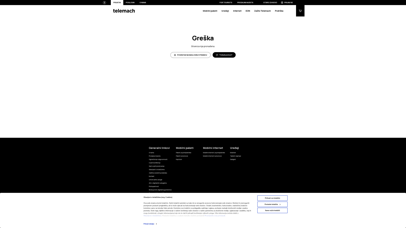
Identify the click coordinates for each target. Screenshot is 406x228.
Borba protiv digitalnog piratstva (160, 190)
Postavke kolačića (271, 204)
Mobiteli (233, 153)
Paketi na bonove (182, 156)
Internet (237, 10)
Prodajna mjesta (245, 2)
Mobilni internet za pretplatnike (214, 153)
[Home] (124, 11)
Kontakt (151, 176)
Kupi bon (179, 159)
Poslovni (130, 2)
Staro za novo (270, 2)
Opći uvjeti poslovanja (156, 166)
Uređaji (225, 10)
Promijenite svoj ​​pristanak (215, 216)
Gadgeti (233, 159)
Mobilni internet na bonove (212, 156)
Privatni (117, 2)
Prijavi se (288, 2)
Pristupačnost (154, 186)
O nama (143, 2)
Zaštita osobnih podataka (158, 173)
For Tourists (226, 2)
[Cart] (300, 10)
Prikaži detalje (149, 224)
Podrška (279, 10)
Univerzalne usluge (155, 180)
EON (248, 10)
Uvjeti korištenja (154, 163)
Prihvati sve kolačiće (272, 198)
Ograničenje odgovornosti (158, 159)
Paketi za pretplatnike (183, 153)
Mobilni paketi (210, 10)
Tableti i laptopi (235, 156)
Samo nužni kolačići (272, 210)
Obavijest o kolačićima (152, 216)
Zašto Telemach (262, 10)
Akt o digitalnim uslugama (158, 183)
